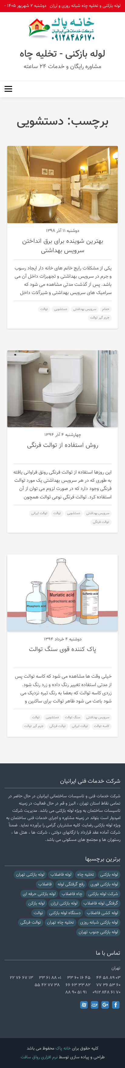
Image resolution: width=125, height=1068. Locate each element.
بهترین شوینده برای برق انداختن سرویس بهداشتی (62, 246)
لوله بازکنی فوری (104, 884)
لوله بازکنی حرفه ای (39, 894)
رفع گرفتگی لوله (71, 884)
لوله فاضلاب (60, 874)
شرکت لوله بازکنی (103, 894)
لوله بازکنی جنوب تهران (98, 932)
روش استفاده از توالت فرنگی (62, 445)
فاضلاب (45, 884)
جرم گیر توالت (99, 317)
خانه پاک (63, 1048)
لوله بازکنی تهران (30, 874)
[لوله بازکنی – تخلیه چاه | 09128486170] (62, 29)
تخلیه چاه (85, 874)
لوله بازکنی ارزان (64, 903)
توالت (44, 309)
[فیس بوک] (116, 1005)
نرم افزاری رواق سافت (39, 1057)
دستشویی (60, 309)
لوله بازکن (36, 903)
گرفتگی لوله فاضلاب (100, 903)
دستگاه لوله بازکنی (65, 913)
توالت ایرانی (39, 513)
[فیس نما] (94, 1005)
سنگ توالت (72, 717)
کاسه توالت (101, 726)
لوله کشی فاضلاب (102, 913)
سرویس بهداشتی (84, 309)
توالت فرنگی (101, 522)
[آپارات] (84, 1005)
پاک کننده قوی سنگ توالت (62, 649)
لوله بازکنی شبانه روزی (99, 922)
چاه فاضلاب (72, 894)
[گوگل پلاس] (105, 1005)
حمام (105, 309)
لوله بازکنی (109, 874)
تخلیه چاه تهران (60, 922)
